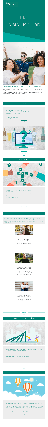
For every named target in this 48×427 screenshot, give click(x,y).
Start (24, 121)
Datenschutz (23, 423)
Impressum (30, 423)
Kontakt (16, 423)
